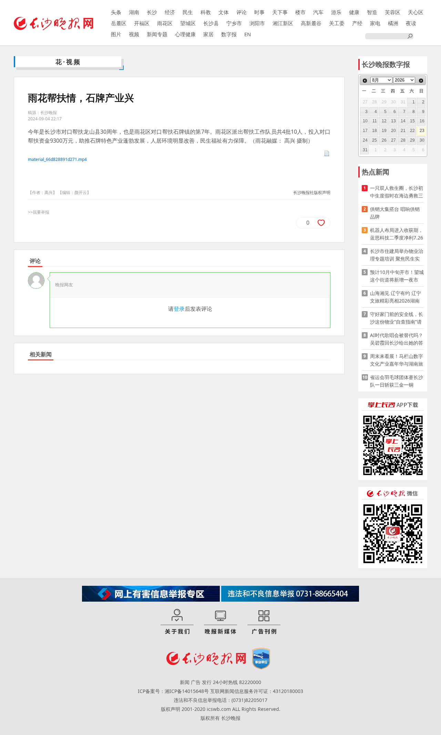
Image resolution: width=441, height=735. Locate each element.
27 (393, 140)
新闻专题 (157, 34)
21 (403, 130)
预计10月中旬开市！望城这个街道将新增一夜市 (397, 276)
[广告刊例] (263, 622)
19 (384, 130)
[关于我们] (177, 622)
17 (365, 130)
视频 (134, 34)
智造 (372, 12)
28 (403, 140)
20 (393, 130)
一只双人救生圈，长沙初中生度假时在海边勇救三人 (396, 192)
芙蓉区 (392, 12)
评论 (241, 12)
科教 (206, 12)
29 (412, 140)
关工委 (337, 23)
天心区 (415, 12)
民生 (188, 12)
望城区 (188, 23)
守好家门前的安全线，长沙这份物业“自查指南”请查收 (396, 318)
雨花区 (165, 23)
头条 (116, 12)
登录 (179, 309)
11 (374, 121)
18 (374, 130)
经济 (170, 12)
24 (365, 140)
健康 (354, 12)
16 (422, 121)
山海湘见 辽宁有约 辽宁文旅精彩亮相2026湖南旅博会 (395, 297)
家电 (375, 23)
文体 (223, 12)
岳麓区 (118, 23)
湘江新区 (283, 23)
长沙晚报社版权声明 (311, 192)
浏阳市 (257, 23)
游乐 (336, 12)
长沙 (152, 12)
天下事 (280, 12)
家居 (208, 34)
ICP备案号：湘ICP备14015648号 (173, 691)
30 (422, 140)
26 (384, 140)
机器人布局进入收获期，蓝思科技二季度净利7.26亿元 (396, 234)
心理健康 (185, 34)
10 (365, 121)
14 (403, 121)
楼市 (300, 12)
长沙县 (211, 23)
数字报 (229, 34)
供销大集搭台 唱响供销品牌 (395, 213)
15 (412, 121)
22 (412, 130)
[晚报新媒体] (220, 622)
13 (393, 121)
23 (422, 130)
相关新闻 (41, 354)
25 (374, 140)
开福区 (142, 23)
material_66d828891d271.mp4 (57, 159)
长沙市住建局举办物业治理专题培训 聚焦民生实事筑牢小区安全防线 (396, 255)
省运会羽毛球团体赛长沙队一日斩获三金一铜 (396, 381)
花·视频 (68, 62)
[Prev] (365, 80)
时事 (259, 12)
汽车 (318, 12)
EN (247, 34)
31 (365, 149)
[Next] (421, 80)
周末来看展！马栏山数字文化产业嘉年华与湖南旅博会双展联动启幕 (396, 360)
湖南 (134, 12)
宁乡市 (234, 23)
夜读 (411, 23)
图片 (116, 34)
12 (384, 121)
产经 (357, 23)
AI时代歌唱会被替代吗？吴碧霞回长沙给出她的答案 (396, 339)
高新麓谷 (311, 23)
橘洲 (393, 23)
